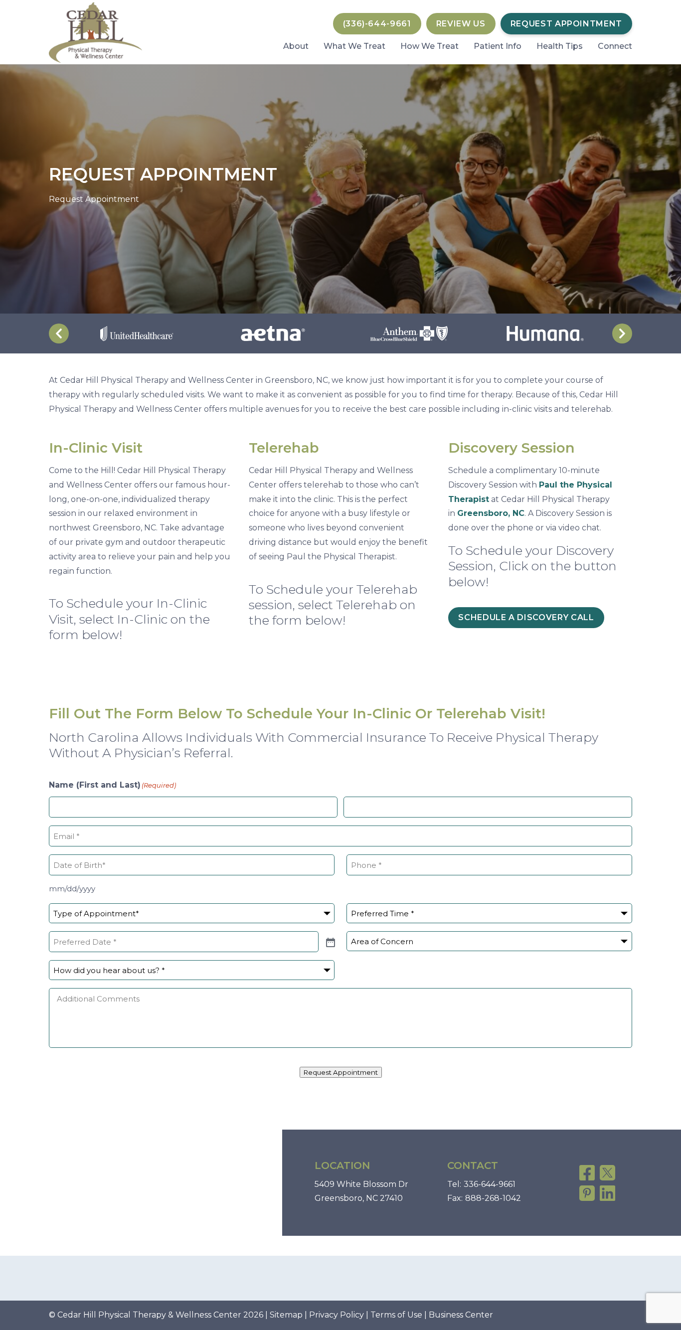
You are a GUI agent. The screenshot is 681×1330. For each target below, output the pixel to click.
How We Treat (429, 46)
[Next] (622, 333)
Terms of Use (396, 1315)
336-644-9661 (489, 1184)
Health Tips (559, 46)
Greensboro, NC (490, 513)
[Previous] (59, 333)
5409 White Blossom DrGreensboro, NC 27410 (361, 1191)
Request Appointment (341, 1072)
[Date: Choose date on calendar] (330, 942)
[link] (587, 1172)
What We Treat (354, 46)
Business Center (461, 1315)
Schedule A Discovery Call (526, 617)
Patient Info (497, 46)
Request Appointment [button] (566, 23)
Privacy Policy (336, 1315)
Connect (615, 46)
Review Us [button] (461, 23)
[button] (377, 23)
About (296, 46)
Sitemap (286, 1315)
